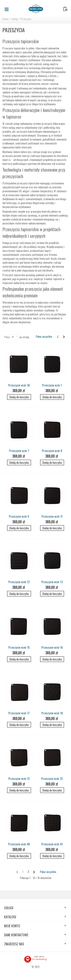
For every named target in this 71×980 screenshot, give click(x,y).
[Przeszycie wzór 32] (52, 758)
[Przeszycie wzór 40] (19, 823)
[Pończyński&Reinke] (36, 9)
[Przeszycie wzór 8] (52, 430)
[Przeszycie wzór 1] (52, 364)
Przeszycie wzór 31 (19, 778)
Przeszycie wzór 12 (19, 582)
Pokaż (7, 337)
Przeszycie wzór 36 (19, 385)
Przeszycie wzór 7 (19, 450)
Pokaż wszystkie (44, 337)
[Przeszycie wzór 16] (52, 627)
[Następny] (64, 336)
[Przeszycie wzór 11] (52, 495)
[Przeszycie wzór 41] (52, 823)
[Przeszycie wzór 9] (19, 495)
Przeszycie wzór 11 (52, 516)
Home (5, 19)
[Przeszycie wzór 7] (19, 430)
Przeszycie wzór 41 (52, 844)
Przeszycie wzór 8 (52, 450)
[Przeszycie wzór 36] (19, 364)
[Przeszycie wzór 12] (19, 561)
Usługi (15, 19)
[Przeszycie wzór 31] (19, 758)
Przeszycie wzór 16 (52, 647)
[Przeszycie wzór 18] (52, 692)
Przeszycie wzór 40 (19, 844)
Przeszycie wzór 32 (52, 778)
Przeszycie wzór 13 (52, 582)
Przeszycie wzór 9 (19, 516)
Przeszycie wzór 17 (19, 713)
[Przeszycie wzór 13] (52, 561)
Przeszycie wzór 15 (19, 647)
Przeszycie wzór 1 (52, 385)
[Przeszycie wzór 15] (19, 627)
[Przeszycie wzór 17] (19, 692)
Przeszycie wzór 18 (52, 713)
